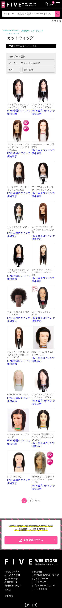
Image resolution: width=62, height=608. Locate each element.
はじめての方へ (12, 571)
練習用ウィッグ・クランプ (32, 31)
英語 (8, 589)
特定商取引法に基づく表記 (46, 575)
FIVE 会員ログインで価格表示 (18, 109)
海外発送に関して (13, 585)
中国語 (9, 596)
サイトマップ (40, 582)
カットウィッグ (12, 33)
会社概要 (38, 571)
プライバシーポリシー (44, 585)
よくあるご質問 (12, 575)
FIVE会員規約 (40, 589)
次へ (37, 500)
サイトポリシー (41, 578)
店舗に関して (11, 582)
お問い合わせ (11, 578)
